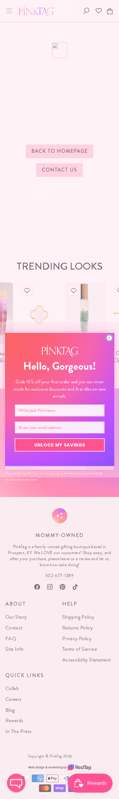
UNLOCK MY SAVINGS (59, 445)
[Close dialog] (109, 338)
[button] (16, 783)
